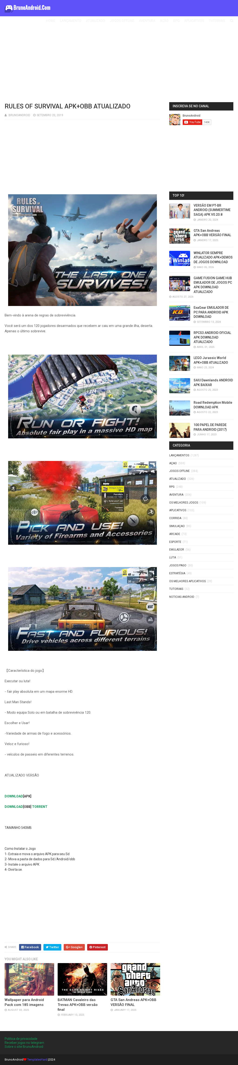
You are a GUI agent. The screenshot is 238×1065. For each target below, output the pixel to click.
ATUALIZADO (95, 21)
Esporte (175, 542)
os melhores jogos (183, 502)
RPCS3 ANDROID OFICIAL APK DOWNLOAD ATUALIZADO (212, 337)
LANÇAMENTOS (179, 455)
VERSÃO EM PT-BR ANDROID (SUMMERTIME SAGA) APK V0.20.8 (212, 210)
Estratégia (177, 573)
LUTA (172, 557)
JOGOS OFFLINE (122, 21)
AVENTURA (147, 21)
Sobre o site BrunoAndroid (24, 1046)
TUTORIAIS (217, 21)
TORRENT (39, 807)
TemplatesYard (37, 1059)
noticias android (181, 596)
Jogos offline (179, 471)
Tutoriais (176, 589)
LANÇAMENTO (70, 21)
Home (50, 21)
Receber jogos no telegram (24, 1043)
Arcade (174, 534)
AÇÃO (164, 21)
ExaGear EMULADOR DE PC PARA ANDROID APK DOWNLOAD (211, 312)
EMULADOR (176, 549)
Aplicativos (177, 510)
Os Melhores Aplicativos (187, 581)
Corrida (175, 518)
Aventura (176, 494)
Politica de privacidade (21, 1039)
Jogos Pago (177, 565)
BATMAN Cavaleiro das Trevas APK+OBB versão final (78, 1005)
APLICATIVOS (194, 21)
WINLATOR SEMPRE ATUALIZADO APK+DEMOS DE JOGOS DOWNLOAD (213, 257)
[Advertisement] (119, 64)
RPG (176, 21)
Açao (173, 463)
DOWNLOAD (14, 796)
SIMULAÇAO (177, 526)
